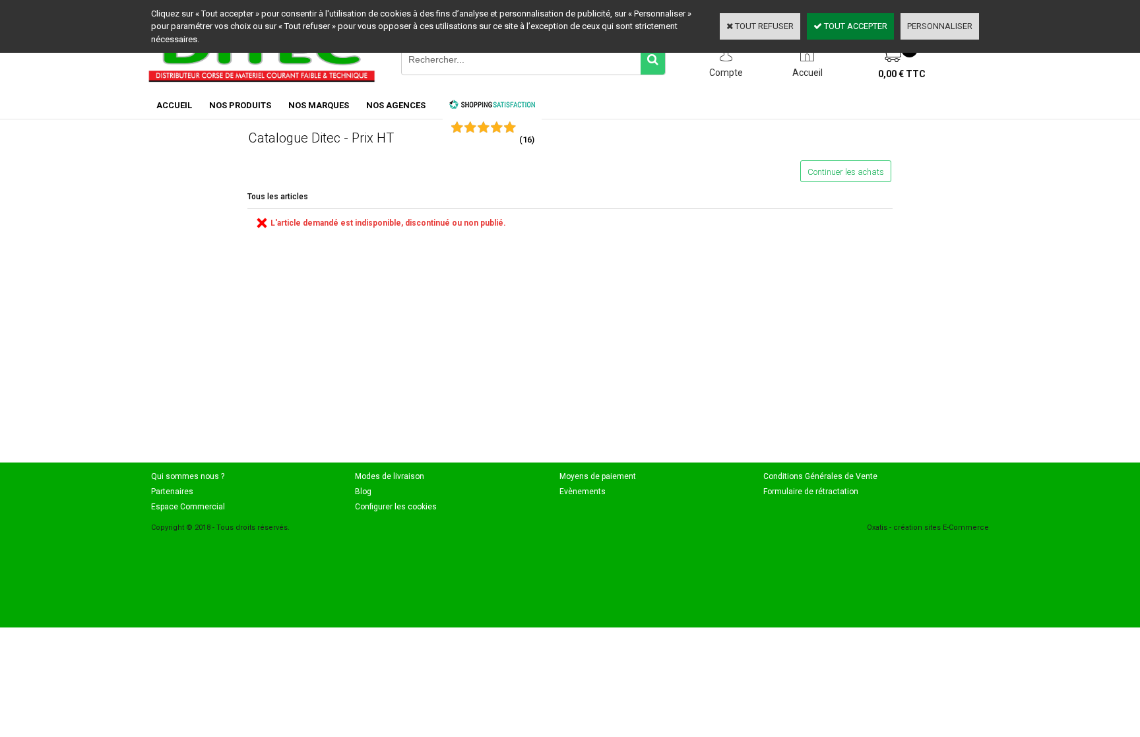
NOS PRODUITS (240, 105)
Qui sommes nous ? (187, 476)
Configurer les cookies (396, 506)
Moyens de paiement (597, 476)
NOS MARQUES (318, 105)
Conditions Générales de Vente (820, 476)
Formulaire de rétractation (810, 491)
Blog (363, 491)
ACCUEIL (174, 105)
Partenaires (172, 491)
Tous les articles (277, 196)
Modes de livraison (389, 476)
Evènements (582, 491)
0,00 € (902, 74)
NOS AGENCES (396, 105)
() (526, 139)
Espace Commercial (188, 506)
